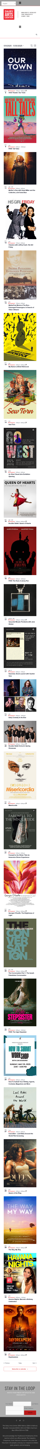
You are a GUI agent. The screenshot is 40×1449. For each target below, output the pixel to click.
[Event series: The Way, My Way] (26, 1247)
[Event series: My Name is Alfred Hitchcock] (26, 365)
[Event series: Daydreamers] (26, 1355)
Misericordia (13, 805)
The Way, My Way (15, 1250)
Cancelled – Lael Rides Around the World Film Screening (21, 1134)
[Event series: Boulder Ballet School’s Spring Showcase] (26, 744)
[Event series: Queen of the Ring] (26, 1191)
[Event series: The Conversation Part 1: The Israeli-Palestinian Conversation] (26, 971)
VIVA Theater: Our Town (17, 93)
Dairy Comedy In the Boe (17, 717)
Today (20, 1363)
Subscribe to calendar (19, 1369)
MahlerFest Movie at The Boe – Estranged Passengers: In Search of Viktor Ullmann (21, 307)
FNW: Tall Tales (14, 149)
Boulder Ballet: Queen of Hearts (20, 523)
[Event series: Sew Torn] (26, 422)
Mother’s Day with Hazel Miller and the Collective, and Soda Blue (22, 191)
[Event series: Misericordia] (26, 803)
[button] (20, 3)
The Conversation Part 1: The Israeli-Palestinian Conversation (21, 974)
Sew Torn (12, 424)
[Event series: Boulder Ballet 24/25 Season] (26, 521)
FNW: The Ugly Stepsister (18, 1032)
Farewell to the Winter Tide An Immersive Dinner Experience (19, 856)
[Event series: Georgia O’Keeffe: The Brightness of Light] (26, 911)
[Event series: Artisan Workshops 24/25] (26, 620)
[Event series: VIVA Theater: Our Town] (26, 91)
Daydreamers (13, 1357)
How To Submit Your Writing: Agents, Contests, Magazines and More (22, 1083)
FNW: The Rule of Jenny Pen (19, 581)
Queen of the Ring (15, 1193)
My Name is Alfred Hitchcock (19, 367)
